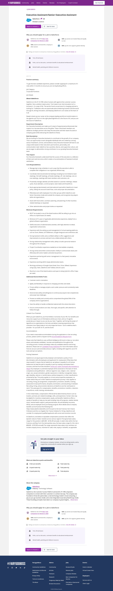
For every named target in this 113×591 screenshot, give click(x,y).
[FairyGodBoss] (16, 564)
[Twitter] (16, 567)
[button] (49, 26)
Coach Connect (73, 3)
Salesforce (36, 486)
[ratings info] (27, 52)
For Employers (61, 3)
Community (25, 3)
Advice (38, 3)
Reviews (51, 3)
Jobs (32, 3)
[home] (14, 3)
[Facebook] (8, 567)
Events (45, 3)
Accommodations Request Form (61, 337)
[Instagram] (12, 567)
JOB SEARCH (31, 9)
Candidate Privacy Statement (51, 347)
